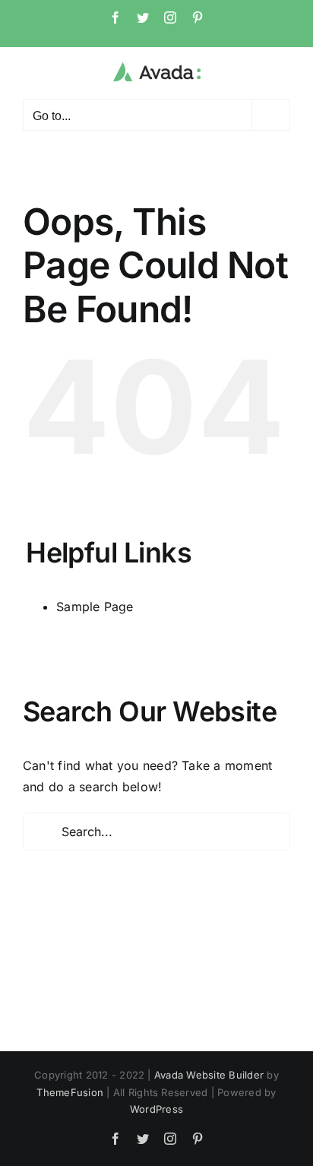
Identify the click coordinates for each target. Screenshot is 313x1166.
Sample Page (95, 606)
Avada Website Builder (209, 1075)
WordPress (156, 1109)
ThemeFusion (69, 1092)
